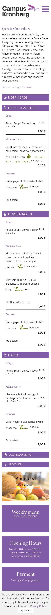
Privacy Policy (38, 606)
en (37, 9)
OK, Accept (25, 610)
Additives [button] (14, 464)
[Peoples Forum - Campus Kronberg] (18, 10)
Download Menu (19, 454)
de (32, 9)
